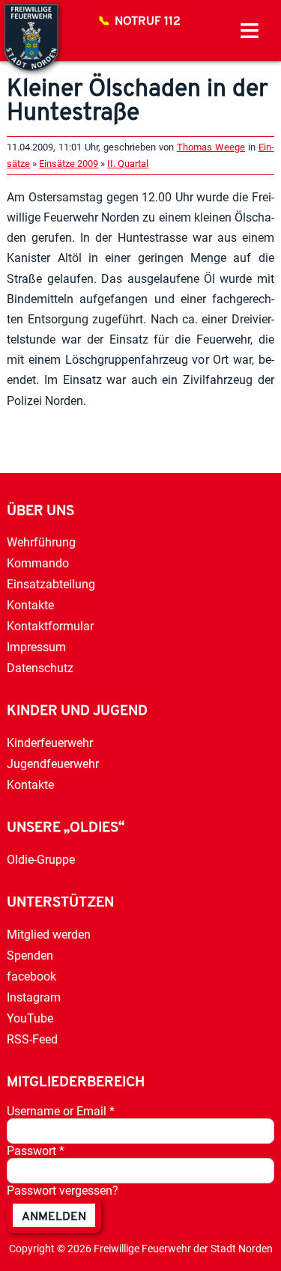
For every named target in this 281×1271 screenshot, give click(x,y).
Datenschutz (40, 668)
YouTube (30, 1018)
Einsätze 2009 (68, 163)
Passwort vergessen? (62, 1190)
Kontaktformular (50, 626)
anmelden (54, 1217)
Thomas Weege (211, 147)
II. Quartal (127, 163)
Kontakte (30, 605)
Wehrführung (41, 542)
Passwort (35, 1151)
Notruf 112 (148, 22)
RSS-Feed (32, 1039)
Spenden (30, 955)
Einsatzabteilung (51, 584)
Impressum (36, 647)
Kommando (38, 563)
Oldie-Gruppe (41, 860)
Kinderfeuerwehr (50, 743)
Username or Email (61, 1111)
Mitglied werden (49, 934)
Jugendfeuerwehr (53, 764)
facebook (31, 976)
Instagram (34, 997)
